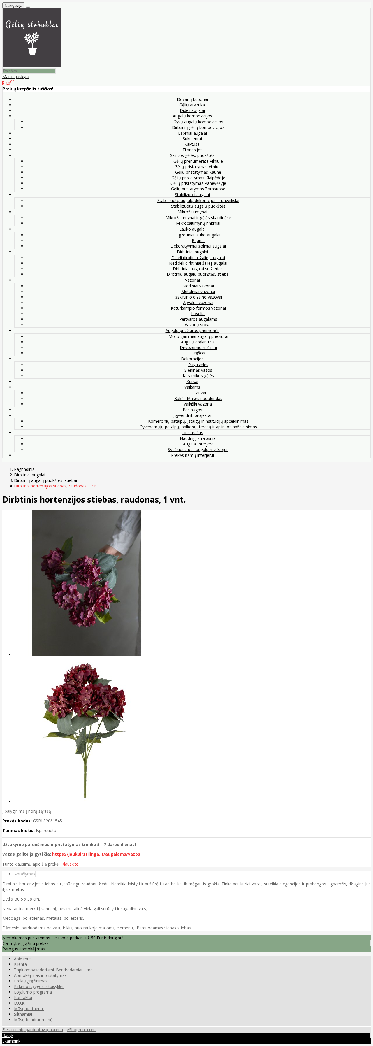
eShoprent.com (81, 1029)
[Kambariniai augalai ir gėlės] (32, 65)
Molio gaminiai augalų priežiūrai (198, 336)
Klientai (21, 964)
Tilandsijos (192, 149)
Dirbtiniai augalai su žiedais (198, 268)
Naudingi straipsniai (198, 438)
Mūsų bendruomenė (33, 1019)
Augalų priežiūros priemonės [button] (192, 330)
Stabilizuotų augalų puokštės (198, 206)
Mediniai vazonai (198, 286)
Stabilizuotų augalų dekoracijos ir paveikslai (198, 200)
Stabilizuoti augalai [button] (192, 194)
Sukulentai (192, 138)
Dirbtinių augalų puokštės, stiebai (198, 274)
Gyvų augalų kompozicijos (198, 121)
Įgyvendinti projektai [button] (192, 415)
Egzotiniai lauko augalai (198, 235)
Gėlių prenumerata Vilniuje (198, 161)
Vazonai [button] (192, 280)
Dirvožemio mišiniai (198, 347)
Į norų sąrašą (38, 811)
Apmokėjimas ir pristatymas (40, 975)
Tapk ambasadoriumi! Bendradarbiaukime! (54, 970)
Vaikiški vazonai (198, 404)
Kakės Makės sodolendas (198, 398)
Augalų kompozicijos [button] (192, 116)
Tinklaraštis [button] (192, 432)
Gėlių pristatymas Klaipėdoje (198, 177)
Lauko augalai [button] (192, 229)
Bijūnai (198, 240)
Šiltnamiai (23, 1014)
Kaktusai (192, 144)
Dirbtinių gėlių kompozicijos (198, 127)
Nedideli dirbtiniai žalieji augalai (198, 263)
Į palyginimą (13, 811)
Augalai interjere (198, 444)
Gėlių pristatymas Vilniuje (198, 166)
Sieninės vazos (198, 370)
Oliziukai (198, 393)
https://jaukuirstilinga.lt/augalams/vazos (96, 854)
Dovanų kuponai (192, 99)
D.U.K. (19, 1003)
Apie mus (22, 958)
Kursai (192, 381)
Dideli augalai (192, 110)
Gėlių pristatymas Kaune (198, 172)
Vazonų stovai (198, 324)
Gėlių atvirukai (192, 105)
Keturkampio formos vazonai (198, 308)
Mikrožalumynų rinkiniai (198, 223)
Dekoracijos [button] (192, 358)
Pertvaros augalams (198, 319)
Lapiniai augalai (192, 133)
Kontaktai (23, 997)
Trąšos (198, 353)
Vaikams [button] (192, 387)
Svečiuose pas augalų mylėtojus (198, 449)
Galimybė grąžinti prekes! (26, 943)
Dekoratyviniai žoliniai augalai (198, 246)
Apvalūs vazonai (198, 302)
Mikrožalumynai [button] (192, 212)
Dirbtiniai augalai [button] (192, 252)
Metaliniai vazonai (198, 291)
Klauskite (69, 864)
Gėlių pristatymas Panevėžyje (198, 183)
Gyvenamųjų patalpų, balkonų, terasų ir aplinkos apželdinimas (198, 426)
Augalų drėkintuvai (198, 342)
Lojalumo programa (33, 992)
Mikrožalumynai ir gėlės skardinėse (198, 217)
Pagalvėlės (198, 364)
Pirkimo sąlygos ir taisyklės (39, 986)
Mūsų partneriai (29, 1008)
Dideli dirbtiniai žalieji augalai (198, 257)
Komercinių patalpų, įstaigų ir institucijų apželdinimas (198, 421)
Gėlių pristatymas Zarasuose (198, 189)
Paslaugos (192, 410)
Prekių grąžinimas (30, 981)
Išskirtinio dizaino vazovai (198, 297)
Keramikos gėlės (198, 375)
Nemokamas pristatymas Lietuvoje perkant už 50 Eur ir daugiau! (62, 937)
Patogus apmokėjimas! (24, 949)
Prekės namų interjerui (192, 455)
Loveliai (198, 313)
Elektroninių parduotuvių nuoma (32, 1029)
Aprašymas (24, 874)
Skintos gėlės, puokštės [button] (192, 155)
